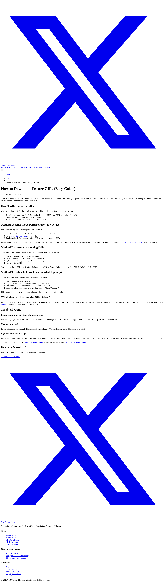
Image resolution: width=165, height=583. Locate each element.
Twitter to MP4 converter (133, 242)
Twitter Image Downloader (75, 342)
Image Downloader (44, 167)
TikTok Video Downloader (16, 558)
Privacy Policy (11, 569)
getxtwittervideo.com (19, 236)
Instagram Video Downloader (17, 556)
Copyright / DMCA (13, 574)
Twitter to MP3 (18, 167)
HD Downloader (12, 542)
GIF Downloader (30, 167)
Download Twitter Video (10, 357)
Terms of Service (12, 571)
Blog (8, 178)
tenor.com (4, 304)
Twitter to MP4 (7, 167)
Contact (9, 576)
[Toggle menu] (2, 170)
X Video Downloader (14, 553)
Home (8, 174)
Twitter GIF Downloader (33, 342)
